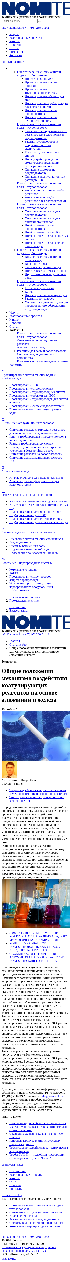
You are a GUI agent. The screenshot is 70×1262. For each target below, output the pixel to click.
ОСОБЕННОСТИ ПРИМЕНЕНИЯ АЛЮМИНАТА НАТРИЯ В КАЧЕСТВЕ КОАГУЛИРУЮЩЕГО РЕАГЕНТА (36, 957)
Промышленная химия (24, 600)
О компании (17, 607)
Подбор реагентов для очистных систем (35, 518)
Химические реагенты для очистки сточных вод (42, 220)
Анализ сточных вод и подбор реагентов (36, 477)
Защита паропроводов (39, 298)
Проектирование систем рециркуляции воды (41, 119)
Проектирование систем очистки (31, 388)
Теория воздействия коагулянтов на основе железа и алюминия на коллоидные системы (38, 792)
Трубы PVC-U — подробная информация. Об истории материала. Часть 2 (37, 1156)
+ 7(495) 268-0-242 (37, 27)
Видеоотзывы (18, 610)
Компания (16, 51)
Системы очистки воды (25, 597)
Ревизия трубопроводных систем (31, 443)
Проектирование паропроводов (46, 295)
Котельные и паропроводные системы (42, 361)
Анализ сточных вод (31, 347)
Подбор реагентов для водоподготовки (39, 227)
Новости (15, 44)
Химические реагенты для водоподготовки (42, 213)
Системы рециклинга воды (43, 267)
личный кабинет (13, 61)
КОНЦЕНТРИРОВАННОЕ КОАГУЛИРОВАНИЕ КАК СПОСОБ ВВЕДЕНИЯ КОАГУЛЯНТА (34, 947)
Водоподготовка (36, 263)
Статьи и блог (18, 644)
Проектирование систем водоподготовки (41, 112)
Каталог (14, 41)
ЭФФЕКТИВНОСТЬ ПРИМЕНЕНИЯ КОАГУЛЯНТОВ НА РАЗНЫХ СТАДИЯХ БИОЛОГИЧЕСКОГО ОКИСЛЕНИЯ (38, 936)
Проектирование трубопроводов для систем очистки (46, 105)
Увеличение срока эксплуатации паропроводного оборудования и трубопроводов (46, 305)
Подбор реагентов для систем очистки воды (38, 522)
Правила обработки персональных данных (29, 1249)
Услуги (14, 34)
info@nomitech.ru (13, 27)
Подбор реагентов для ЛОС (43, 232)
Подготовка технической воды (45, 270)
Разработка (9, 1258)
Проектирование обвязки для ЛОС (32, 395)
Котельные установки (39, 288)
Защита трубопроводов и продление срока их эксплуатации (41, 145)
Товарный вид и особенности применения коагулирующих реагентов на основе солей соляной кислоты (38, 1126)
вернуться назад (12, 1164)
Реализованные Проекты (25, 1174)
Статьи (14, 48)
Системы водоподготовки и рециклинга (36, 1222)
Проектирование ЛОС (40, 78)
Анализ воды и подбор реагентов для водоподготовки (45, 199)
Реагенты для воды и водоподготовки (42, 351)
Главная (14, 641)
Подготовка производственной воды (33, 552)
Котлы (29, 291)
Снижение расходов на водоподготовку (40, 171)
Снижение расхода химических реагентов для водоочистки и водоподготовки (46, 134)
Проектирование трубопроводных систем (41, 91)
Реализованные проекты (25, 37)
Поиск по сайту (12, 1195)
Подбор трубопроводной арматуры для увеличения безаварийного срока (42, 162)
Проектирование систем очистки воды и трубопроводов (39, 73)
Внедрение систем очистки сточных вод (36, 538)
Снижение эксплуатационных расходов (35, 1212)
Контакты (15, 55)
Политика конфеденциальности (23, 1247)
